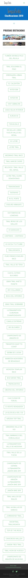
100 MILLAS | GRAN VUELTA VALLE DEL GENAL (14, 132)
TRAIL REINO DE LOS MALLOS (14, 223)
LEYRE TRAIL (14, 147)
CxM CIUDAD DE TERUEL (14, 399)
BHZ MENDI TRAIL (14, 378)
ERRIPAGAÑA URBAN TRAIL (14, 76)
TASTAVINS (14, 193)
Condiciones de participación (13, 567)
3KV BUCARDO (14, 327)
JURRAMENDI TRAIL (14, 516)
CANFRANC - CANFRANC (14, 236)
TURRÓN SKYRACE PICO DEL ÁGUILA (14, 57)
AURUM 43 (14, 116)
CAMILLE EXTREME (14, 321)
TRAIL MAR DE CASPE (14, 161)
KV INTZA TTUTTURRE (14, 244)
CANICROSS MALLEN (14, 539)
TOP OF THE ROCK (14, 530)
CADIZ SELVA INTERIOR (14, 110)
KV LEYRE (14, 141)
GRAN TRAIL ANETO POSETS (14, 283)
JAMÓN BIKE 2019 (14, 491)
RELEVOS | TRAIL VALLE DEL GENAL (14, 169)
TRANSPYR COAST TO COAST (14, 345)
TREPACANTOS (14, 384)
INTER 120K (14, 90)
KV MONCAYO (14, 230)
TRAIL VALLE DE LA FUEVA (14, 454)
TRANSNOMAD (14, 187)
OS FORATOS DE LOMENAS (14, 214)
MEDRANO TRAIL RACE (14, 155)
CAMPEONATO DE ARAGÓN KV (14, 337)
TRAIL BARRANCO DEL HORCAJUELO (14, 437)
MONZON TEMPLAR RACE (14, 371)
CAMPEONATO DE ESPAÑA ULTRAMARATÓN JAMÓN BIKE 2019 (14, 467)
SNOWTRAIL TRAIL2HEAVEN (14, 523)
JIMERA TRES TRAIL (14, 545)
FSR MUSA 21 (14, 124)
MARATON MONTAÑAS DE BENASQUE (14, 360)
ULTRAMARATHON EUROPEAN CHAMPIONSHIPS (14, 312)
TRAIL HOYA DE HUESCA (14, 551)
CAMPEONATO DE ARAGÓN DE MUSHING (14, 558)
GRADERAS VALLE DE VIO (14, 428)
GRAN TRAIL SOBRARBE (14, 304)
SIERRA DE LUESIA (14, 353)
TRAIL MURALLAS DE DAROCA (14, 509)
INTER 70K (14, 98)
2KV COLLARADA (14, 290)
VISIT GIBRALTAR (14, 104)
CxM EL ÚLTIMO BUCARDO (14, 274)
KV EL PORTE (14, 199)
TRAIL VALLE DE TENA (14, 265)
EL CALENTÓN (14, 84)
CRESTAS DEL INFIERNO (14, 390)
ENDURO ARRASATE (14, 205)
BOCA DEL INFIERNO (14, 296)
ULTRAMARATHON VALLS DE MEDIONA (14, 445)
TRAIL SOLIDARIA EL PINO (14, 68)
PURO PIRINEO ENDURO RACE (14, 257)
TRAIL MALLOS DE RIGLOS (14, 498)
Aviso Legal (13, 565)
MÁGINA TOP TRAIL (14, 419)
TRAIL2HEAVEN (14, 250)
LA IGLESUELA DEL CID (14, 413)
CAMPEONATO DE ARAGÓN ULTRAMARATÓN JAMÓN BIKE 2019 (14, 481)
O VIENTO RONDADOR (14, 407)
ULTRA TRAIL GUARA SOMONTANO (14, 177)
